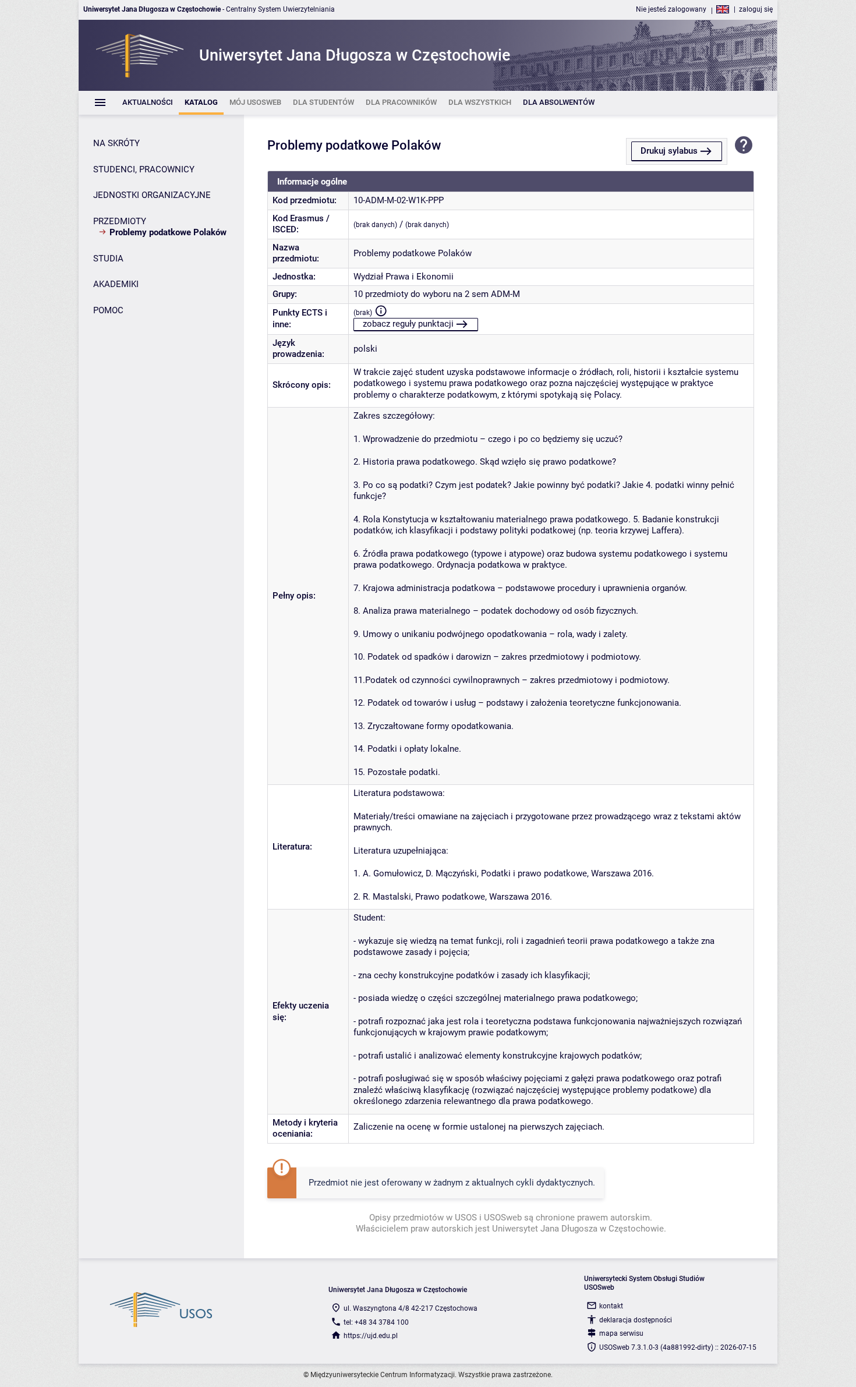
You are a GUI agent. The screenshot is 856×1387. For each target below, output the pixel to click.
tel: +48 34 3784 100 (376, 1322)
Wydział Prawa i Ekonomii (403, 276)
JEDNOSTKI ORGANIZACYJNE (152, 195)
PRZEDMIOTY (119, 221)
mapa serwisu (621, 1333)
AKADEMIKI (116, 284)
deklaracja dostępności (635, 1320)
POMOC (108, 310)
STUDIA (108, 258)
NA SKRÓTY (116, 143)
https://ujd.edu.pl (371, 1336)
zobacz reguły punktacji (408, 324)
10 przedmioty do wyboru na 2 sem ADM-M (436, 294)
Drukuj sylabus (669, 151)
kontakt (611, 1306)
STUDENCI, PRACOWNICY (143, 169)
